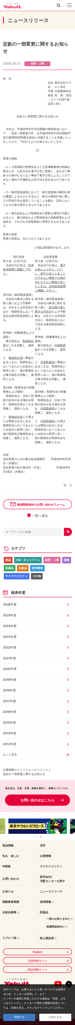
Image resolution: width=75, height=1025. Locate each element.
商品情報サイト (37, 969)
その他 (37, 576)
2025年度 (9, 615)
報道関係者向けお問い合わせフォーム (41, 504)
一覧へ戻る (40, 516)
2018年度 (9, 690)
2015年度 (9, 722)
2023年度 (10, 637)
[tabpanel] (37, 826)
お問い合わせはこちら (38, 800)
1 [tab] (35, 837)
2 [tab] (38, 837)
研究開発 (37, 568)
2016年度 (9, 712)
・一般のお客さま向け (57, 918)
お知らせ (8, 891)
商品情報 (8, 845)
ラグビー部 (9, 938)
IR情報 (6, 866)
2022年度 (9, 647)
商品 (8, 560)
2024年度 (10, 626)
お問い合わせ (10, 878)
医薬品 (9, 568)
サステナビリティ (16, 576)
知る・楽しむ (10, 855)
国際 (66, 560)
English (37, 952)
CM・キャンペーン (28, 560)
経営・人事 (52, 560)
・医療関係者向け (54, 926)
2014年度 (9, 733)
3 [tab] (41, 837)
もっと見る (10, 754)
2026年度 (10, 604)
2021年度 (9, 658)
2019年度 (9, 680)
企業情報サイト (13, 769)
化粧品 (23, 568)
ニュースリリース (37, 769)
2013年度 (9, 744)
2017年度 (9, 701)
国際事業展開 (10, 901)
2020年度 (10, 669)
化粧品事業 (9, 912)
